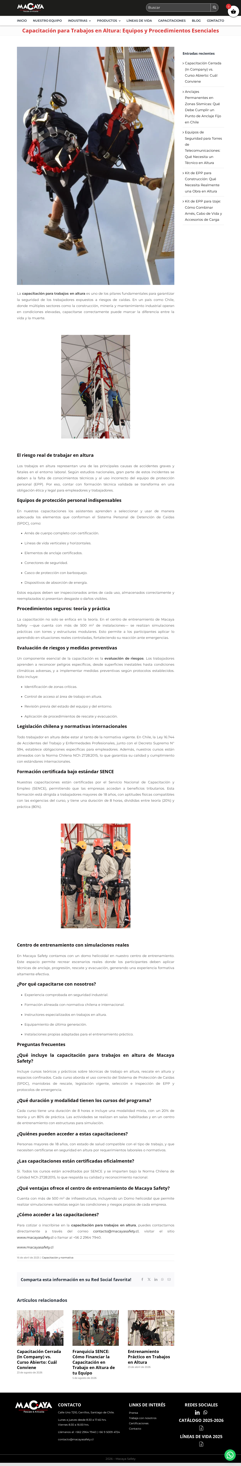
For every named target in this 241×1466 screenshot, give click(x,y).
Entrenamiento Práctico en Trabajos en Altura (149, 1356)
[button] (230, 1455)
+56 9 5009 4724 (109, 1432)
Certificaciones (139, 1423)
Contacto (135, 1428)
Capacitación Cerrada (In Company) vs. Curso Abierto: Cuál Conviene (39, 1359)
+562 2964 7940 (85, 1432)
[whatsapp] (205, 1412)
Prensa (133, 1412)
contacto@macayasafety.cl (76, 1439)
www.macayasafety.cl (35, 1237)
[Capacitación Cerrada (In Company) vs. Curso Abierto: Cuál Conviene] (40, 1312)
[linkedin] (197, 1412)
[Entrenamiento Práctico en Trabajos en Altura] (151, 1312)
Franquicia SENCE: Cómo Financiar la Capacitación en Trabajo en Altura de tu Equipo (93, 1362)
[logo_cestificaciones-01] (30, 4)
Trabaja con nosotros (142, 1418)
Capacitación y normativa (57, 1257)
